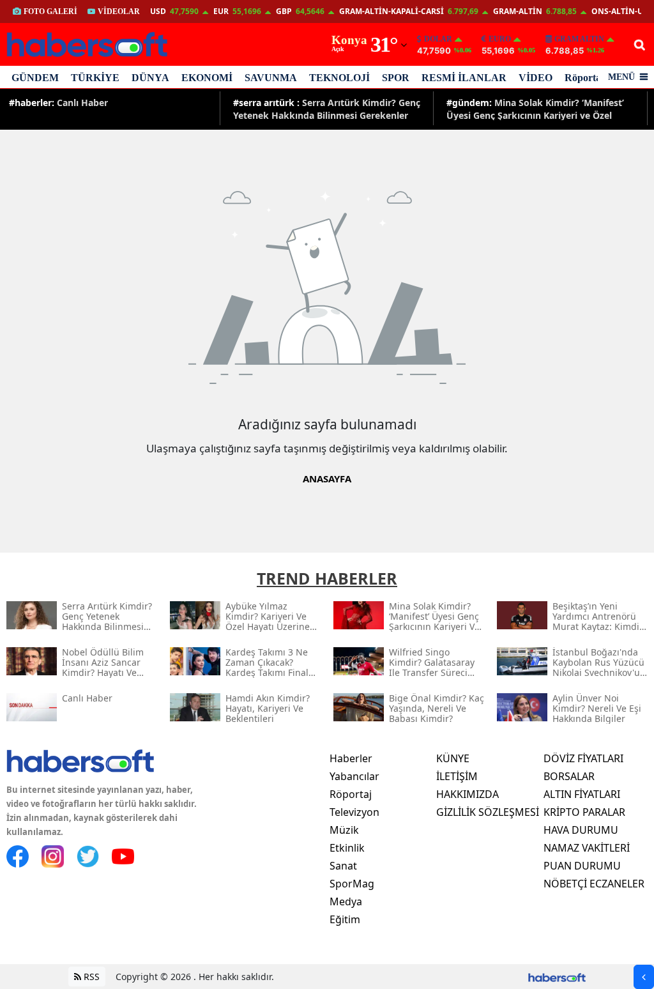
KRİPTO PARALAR (584, 812)
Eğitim (345, 919)
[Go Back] (644, 977)
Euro (500, 39)
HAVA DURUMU (581, 830)
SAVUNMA (271, 77)
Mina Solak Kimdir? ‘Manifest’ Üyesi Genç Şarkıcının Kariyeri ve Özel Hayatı (535, 108)
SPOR (395, 77)
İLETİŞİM (457, 776)
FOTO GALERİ (50, 11)
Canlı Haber (58, 102)
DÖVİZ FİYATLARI (583, 758)
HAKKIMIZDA (467, 794)
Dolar (438, 39)
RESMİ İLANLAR (464, 77)
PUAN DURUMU (582, 866)
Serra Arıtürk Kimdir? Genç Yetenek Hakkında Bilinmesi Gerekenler (326, 108)
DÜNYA (150, 77)
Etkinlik (347, 848)
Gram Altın (579, 39)
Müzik (344, 830)
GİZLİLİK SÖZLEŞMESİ (487, 812)
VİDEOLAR (119, 11)
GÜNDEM (35, 77)
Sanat (343, 866)
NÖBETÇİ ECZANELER (594, 884)
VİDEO (535, 77)
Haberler (351, 758)
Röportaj (584, 77)
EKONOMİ (206, 77)
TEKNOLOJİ (339, 77)
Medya (346, 901)
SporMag (352, 884)
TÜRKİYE (95, 77)
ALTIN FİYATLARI (582, 794)
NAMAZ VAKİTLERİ (587, 848)
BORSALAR (569, 776)
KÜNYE (452, 758)
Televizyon (354, 812)
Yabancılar (354, 776)
